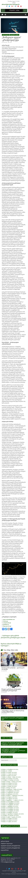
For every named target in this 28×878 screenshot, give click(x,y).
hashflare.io (6, 624)
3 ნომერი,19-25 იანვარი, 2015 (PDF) (9, 797)
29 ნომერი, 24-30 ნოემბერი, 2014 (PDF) (10, 807)
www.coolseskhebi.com (9, 619)
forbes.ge (5, 621)
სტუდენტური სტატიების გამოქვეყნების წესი (10, 845)
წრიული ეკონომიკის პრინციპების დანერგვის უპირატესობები (11, 689)
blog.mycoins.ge (7, 626)
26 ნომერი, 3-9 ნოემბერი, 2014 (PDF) (9, 812)
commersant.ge (7, 622)
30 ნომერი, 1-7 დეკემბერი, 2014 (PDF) (9, 806)
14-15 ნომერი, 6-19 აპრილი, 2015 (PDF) (10, 780)
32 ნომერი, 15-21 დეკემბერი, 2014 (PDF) (10, 803)
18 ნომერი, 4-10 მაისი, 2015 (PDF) (8, 775)
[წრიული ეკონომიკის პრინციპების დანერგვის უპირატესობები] (14, 674)
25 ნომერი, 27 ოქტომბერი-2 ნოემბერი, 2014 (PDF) (12, 814)
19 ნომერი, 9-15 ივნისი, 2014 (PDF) (9, 821)
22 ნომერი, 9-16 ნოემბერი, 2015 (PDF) (9, 769)
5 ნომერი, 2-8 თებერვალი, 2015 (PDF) (9, 794)
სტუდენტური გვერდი (14, 34)
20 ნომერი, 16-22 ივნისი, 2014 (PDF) (9, 820)
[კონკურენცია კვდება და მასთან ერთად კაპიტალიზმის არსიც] (14, 696)
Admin (10, 42)
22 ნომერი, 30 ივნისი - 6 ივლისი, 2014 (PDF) (11, 817)
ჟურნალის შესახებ (5, 841)
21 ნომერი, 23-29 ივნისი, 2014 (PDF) (9, 818)
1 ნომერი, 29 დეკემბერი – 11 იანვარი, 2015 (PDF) (12, 800)
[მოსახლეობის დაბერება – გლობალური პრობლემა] (14, 653)
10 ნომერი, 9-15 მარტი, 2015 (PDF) (9, 786)
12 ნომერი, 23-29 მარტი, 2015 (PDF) (9, 783)
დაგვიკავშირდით (5, 850)
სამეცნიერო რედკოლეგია (7, 843)
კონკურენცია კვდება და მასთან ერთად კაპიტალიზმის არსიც (12, 711)
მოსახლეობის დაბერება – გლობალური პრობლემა (13, 668)
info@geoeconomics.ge (9, 862)
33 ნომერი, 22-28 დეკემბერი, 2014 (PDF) (10, 801)
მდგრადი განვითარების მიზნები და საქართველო (11, 644)
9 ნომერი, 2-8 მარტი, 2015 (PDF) (8, 787)
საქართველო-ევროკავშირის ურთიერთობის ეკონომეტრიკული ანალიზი (13, 636)
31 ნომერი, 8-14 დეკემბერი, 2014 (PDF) (10, 804)
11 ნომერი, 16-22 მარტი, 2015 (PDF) (9, 784)
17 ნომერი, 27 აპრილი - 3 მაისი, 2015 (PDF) (11, 777)
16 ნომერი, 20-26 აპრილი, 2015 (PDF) (9, 778)
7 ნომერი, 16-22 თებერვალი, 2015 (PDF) (10, 791)
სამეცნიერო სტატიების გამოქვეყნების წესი (10, 848)
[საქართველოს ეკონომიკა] (2, 14)
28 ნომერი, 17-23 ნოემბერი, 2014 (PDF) (10, 809)
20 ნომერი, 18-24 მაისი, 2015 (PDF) (9, 772)
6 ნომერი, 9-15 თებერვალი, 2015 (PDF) (10, 792)
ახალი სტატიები (6, 34)
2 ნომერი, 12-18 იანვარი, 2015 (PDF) (9, 798)
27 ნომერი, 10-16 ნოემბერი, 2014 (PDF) (10, 810)
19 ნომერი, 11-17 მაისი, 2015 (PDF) (9, 774)
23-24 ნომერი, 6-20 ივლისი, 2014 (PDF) (10, 815)
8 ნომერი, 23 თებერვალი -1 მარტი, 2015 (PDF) (11, 789)
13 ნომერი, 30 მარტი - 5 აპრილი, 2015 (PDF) (11, 781)
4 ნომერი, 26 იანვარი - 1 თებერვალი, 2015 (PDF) (12, 795)
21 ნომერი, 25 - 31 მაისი (6, 771)
